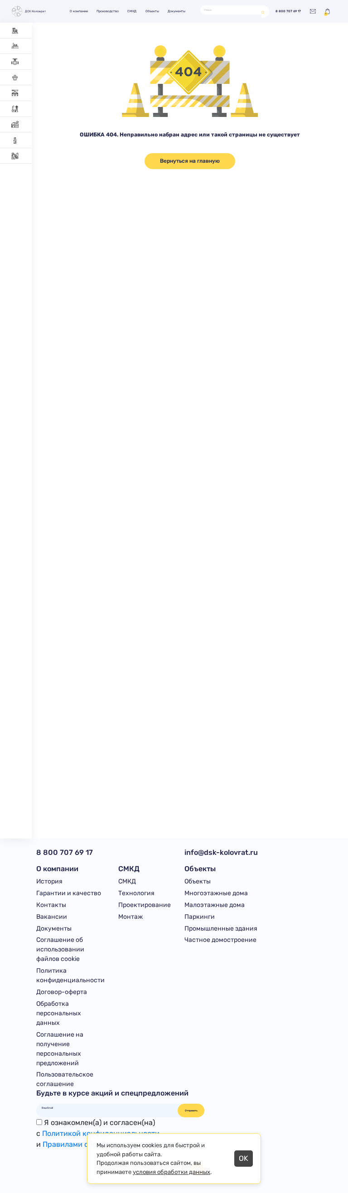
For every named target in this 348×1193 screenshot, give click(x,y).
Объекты (152, 11)
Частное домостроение (220, 940)
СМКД (131, 11)
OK (243, 1158)
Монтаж (130, 917)
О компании (79, 11)
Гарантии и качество (68, 893)
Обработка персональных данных (58, 1013)
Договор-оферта (61, 992)
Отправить (191, 1110)
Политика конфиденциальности (70, 975)
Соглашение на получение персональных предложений (59, 1049)
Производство (108, 11)
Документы (176, 11)
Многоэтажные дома (216, 893)
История (49, 881)
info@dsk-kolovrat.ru (221, 852)
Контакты (51, 905)
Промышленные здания (220, 928)
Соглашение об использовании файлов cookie (60, 949)
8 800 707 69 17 (288, 11)
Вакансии (51, 917)
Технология (136, 893)
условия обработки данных (171, 1172)
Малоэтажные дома (214, 905)
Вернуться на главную (190, 161)
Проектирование (144, 905)
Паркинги (199, 917)
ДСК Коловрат (35, 11)
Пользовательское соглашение (64, 1079)
